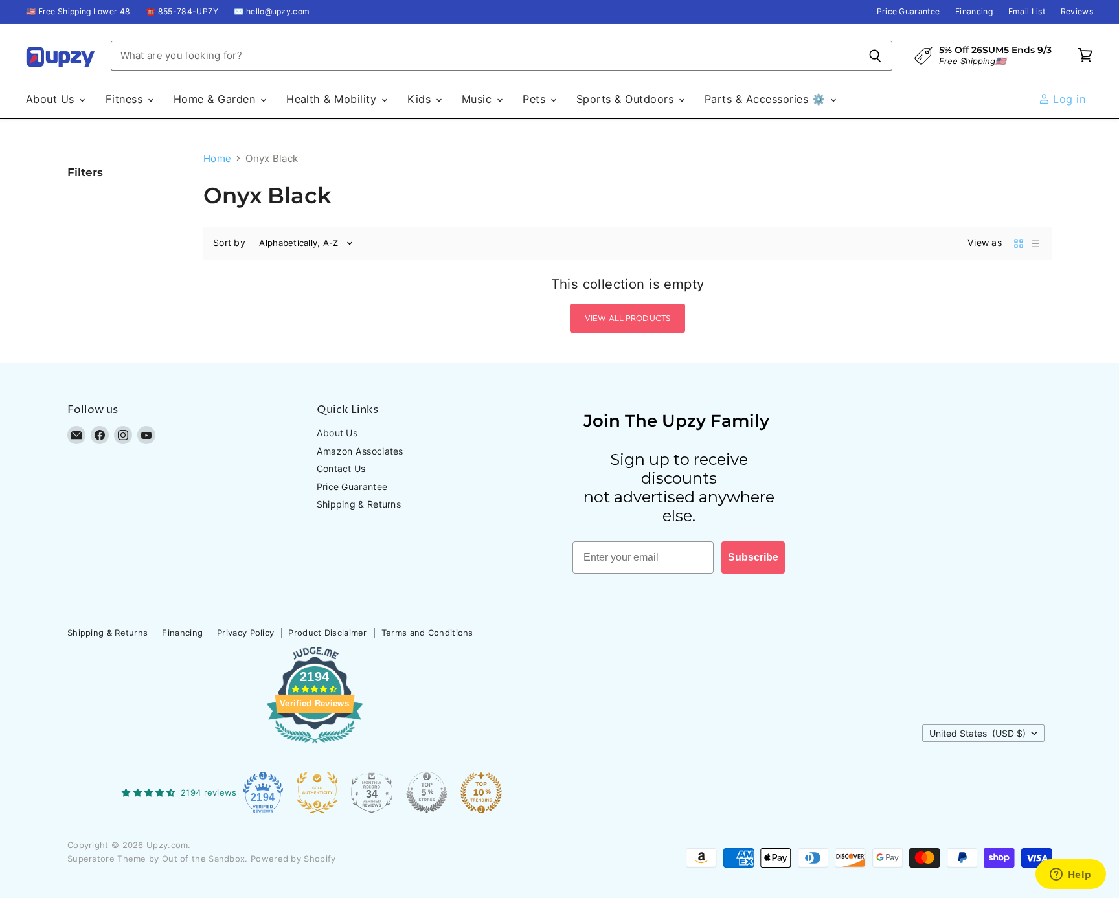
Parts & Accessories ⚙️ (767, 99)
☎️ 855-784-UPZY (182, 11)
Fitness (126, 99)
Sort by (229, 243)
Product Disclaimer (327, 632)
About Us (52, 99)
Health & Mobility (333, 99)
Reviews (1077, 11)
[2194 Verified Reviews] (314, 746)
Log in (1067, 99)
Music (478, 99)
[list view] (1035, 243)
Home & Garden (216, 99)
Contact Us (341, 468)
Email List (1026, 11)
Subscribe (753, 557)
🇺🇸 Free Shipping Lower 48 (78, 11)
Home (217, 158)
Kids (420, 99)
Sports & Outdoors (626, 99)
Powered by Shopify (293, 858)
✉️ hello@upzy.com (272, 11)
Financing (974, 11)
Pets (535, 99)
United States (977, 733)
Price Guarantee (908, 11)
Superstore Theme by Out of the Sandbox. (157, 858)
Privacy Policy (245, 632)
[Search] (875, 56)
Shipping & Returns (359, 504)
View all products (627, 318)
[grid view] (1018, 243)
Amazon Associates (360, 450)
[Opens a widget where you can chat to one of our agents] (1070, 875)
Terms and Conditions (427, 632)
